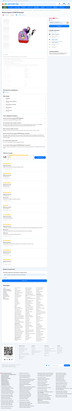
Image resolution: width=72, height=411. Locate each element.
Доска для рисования (39, 304)
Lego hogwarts (27, 320)
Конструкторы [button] (5, 294)
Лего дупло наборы (28, 322)
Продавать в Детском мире (23, 348)
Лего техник (27, 321)
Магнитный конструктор (29, 326)
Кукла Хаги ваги (27, 304)
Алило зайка (16, 297)
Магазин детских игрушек (18, 333)
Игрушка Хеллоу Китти (28, 311)
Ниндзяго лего (27, 314)
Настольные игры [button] (6, 296)
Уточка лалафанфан (28, 305)
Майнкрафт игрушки (28, 292)
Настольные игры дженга (40, 305)
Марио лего (27, 327)
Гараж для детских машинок (19, 326)
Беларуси (14, 366)
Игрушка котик (38, 336)
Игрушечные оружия (18, 312)
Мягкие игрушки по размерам (26, 10)
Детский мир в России (5, 366)
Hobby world (38, 303)
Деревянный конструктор (29, 331)
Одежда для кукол (38, 327)
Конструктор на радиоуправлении (39, 294)
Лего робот (27, 332)
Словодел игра (38, 310)
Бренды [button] (4, 287)
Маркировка (7, 92)
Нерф (15, 306)
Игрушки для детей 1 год (29, 303)
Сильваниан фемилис (18, 290)
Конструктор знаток (28, 337)
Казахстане (10, 366)
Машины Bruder (17, 302)
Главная (3, 10)
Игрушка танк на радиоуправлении (17, 323)
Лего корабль (27, 338)
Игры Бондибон (38, 314)
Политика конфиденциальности (24, 353)
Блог (45, 354)
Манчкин (37, 300)
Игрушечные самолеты (18, 325)
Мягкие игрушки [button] (6, 298)
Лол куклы (37, 321)
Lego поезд (27, 328)
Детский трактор (17, 328)
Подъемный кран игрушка (19, 327)
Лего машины (38, 292)
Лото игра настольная (39, 320)
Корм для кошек (59, 348)
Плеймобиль (17, 301)
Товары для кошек (60, 347)
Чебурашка (27, 310)
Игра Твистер (38, 306)
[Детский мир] (10, 4)
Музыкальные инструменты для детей (30, 295)
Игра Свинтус (38, 316)
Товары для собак (59, 349)
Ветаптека (58, 353)
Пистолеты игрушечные (18, 308)
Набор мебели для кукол (40, 331)
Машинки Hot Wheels (18, 314)
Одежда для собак (60, 352)
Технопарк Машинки (18, 296)
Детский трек (17, 319)
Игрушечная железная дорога (19, 317)
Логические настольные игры (40, 311)
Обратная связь (21, 357)
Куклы (37, 322)
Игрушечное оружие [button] (6, 289)
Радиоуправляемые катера (19, 332)
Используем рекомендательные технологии (8, 365)
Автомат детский (17, 309)
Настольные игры (38, 299)
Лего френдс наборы (28, 325)
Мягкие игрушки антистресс (40, 337)
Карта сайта (20, 358)
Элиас (37, 315)
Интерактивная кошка (39, 339)
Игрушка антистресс (28, 287)
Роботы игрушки (27, 290)
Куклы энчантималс (18, 287)
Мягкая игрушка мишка (39, 333)
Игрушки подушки (39, 338)
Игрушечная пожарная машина (19, 331)
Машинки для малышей (28, 291)
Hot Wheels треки (17, 320)
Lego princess (38, 298)
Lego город (27, 317)
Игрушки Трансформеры (29, 309)
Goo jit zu (16, 298)
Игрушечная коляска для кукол (40, 328)
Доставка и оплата (21, 347)
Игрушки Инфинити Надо (19, 292)
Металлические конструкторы (30, 333)
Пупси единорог (17, 303)
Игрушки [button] (4, 292)
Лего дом (26, 339)
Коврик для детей (28, 297)
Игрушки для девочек (18, 336)
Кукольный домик (39, 325)
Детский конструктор (28, 315)
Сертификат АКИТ (22, 356)
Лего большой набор (39, 291)
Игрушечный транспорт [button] (7, 290)
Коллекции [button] (5, 293)
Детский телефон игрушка (29, 300)
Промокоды (21, 352)
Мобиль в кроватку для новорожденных (18, 337)
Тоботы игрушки (17, 291)
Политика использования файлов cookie (24, 355)
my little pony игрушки (18, 295)
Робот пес (26, 299)
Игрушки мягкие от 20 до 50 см (38, 10)
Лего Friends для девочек (40, 287)
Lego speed (27, 336)
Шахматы (37, 309)
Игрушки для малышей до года (29, 298)
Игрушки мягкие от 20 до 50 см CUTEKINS (52, 10)
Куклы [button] (4, 297)
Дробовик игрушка (17, 307)
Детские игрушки (9, 10)
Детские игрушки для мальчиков (18, 339)
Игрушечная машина (18, 313)
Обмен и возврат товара (22, 349)
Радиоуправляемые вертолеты (19, 318)
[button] (67, 7)
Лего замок (38, 290)
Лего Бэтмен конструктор (29, 306)
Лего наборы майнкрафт (29, 316)
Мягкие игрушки (16, 10)
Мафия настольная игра (39, 317)
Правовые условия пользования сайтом (15, 364)
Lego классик (38, 297)
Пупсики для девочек (39, 326)
